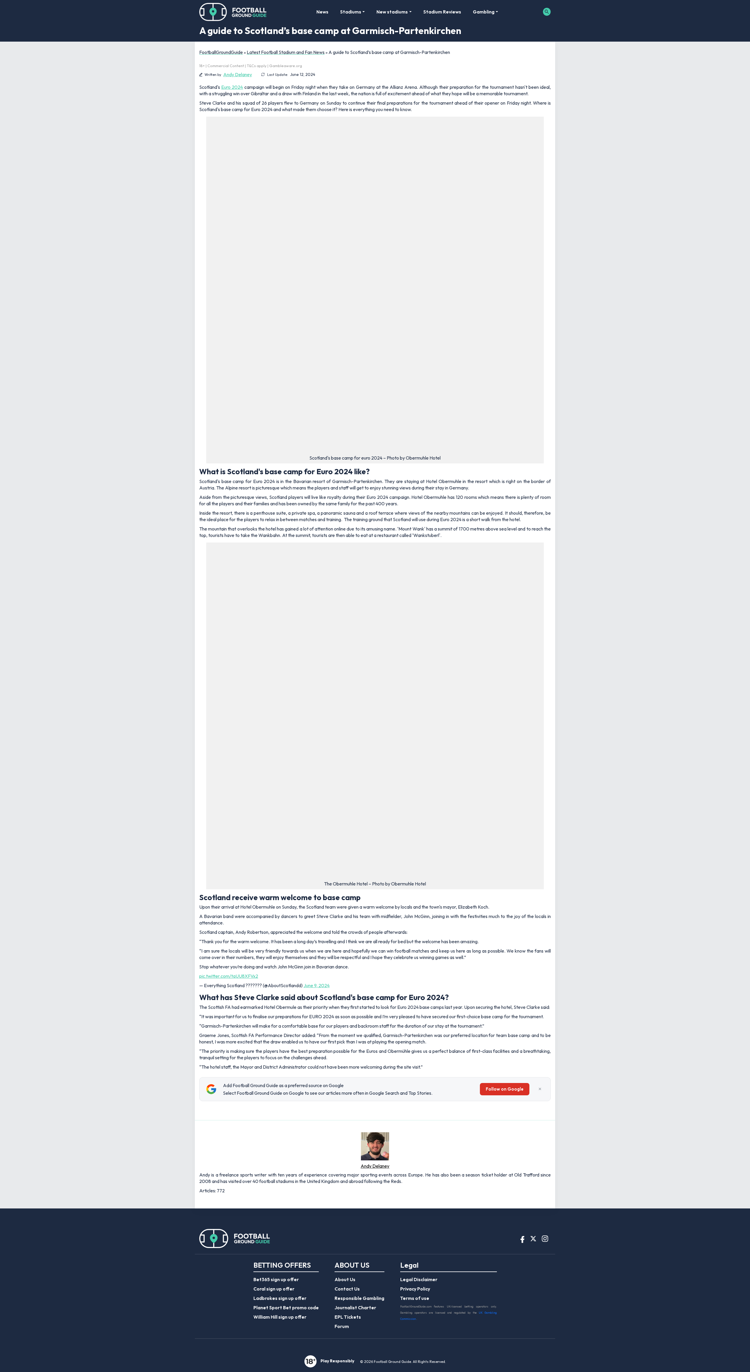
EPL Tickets (348, 1317)
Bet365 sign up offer (276, 1279)
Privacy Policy (415, 1289)
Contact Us (347, 1289)
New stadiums (392, 12)
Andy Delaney (237, 74)
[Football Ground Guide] (233, 11)
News (322, 12)
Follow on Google (505, 1089)
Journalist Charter (355, 1307)
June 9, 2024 (317, 985)
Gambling (484, 12)
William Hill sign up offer (279, 1317)
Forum (342, 1326)
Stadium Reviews (442, 12)
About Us (345, 1279)
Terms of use (414, 1298)
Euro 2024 (232, 87)
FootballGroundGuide (221, 52)
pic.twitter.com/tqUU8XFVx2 (228, 976)
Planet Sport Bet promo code (286, 1307)
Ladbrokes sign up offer (279, 1298)
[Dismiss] (540, 1089)
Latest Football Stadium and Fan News (286, 52)
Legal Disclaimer (418, 1279)
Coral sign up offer (273, 1289)
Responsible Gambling (359, 1298)
